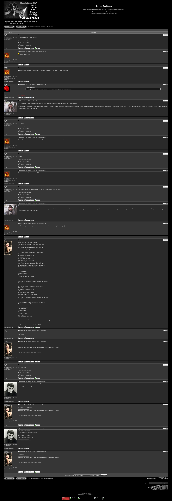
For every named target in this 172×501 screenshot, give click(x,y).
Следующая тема (163, 29)
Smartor (89, 493)
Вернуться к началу (9, 48)
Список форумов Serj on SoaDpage (37, 26)
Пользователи (102, 11)
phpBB (83, 494)
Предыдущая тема (153, 29)
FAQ (93, 11)
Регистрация (113, 11)
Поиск (96, 11)
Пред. (11, 23)
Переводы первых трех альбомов (20, 21)
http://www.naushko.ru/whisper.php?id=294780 (29, 324)
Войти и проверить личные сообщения (105, 13)
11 (20, 23)
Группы (107, 11)
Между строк (50, 26)
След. (23, 23)
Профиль (93, 13)
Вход (116, 13)
